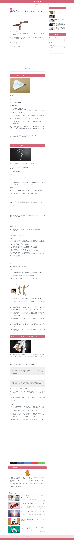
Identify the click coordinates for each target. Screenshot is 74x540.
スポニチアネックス (39, 384)
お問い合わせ (37, 4)
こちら (19, 486)
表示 (29, 68)
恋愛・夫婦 (57, 45)
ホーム (25, 4)
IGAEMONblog (37, 1)
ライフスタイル (57, 37)
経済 (57, 50)
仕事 (57, 42)
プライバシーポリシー (12, 538)
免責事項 (18, 538)
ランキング (57, 40)
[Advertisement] (27, 56)
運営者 (49, 4)
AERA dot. (15, 373)
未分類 (57, 47)
